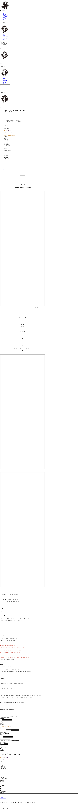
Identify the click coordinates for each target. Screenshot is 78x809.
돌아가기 (2, 743)
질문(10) (1, 168)
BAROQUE (4, 14)
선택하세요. (6, 139)
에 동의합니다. (7, 726)
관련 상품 (2, 169)
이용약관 (1, 797)
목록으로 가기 (3, 733)
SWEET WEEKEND (5, 15)
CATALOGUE (4, 18)
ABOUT (4, 13)
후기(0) (1, 167)
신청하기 (2, 792)
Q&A (3, 19)
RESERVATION (5, 16)
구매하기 (2, 750)
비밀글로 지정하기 (3, 732)
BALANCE (4, 17)
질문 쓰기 (2, 718)
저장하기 (7, 733)
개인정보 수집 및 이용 (4, 726)
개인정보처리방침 (3, 798)
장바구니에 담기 (3, 781)
